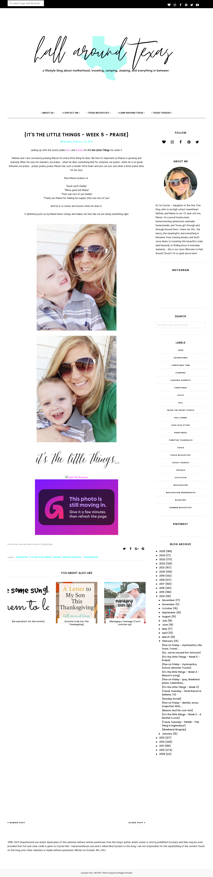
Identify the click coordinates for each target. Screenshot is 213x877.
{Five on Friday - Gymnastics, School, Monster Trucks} (179, 666)
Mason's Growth (72, 557)
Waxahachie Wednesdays (180, 492)
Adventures (181, 357)
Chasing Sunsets (180, 380)
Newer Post (17, 822)
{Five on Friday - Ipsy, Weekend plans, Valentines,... (181, 681)
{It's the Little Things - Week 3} (180, 687)
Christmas (180, 387)
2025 (180, 350)
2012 (162, 742)
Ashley (80, 150)
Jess (68, 150)
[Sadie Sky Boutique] (76, 477)
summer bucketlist (180, 507)
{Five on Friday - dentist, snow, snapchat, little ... (180, 704)
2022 (162, 563)
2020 (162, 571)
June (165, 624)
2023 (162, 559)
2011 (161, 746)
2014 (162, 596)
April (165, 632)
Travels (180, 470)
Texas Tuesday (180, 462)
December (168, 600)
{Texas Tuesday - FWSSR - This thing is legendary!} (180, 723)
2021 (162, 567)
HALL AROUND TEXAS (98, 873)
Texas (180, 447)
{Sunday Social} (171, 698)
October (167, 608)
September (169, 612)
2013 (162, 737)
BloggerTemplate (125, 873)
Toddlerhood (90, 557)
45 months (22, 557)
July (164, 620)
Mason (57, 557)
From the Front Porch (180, 410)
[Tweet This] (124, 548)
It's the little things (40, 557)
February (167, 641)
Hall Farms (180, 417)
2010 (162, 750)
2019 (162, 575)
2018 (162, 580)
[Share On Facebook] (130, 548)
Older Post (135, 822)
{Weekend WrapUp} (174, 729)
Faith (180, 395)
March (166, 637)
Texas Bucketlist (180, 455)
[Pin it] (142, 548)
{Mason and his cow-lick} (177, 710)
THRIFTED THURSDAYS (181, 440)
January (167, 733)
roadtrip (180, 500)
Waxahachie (180, 485)
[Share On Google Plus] (136, 548)
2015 (162, 592)
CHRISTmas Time (180, 365)
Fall (180, 402)
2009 (162, 754)
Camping (180, 372)
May (164, 628)
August (166, 616)
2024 (162, 555)
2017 (162, 584)
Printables (180, 432)
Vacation (180, 477)
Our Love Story (180, 425)
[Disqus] (76, 683)
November (168, 604)
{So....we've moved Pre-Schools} (181, 652)
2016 (162, 588)
